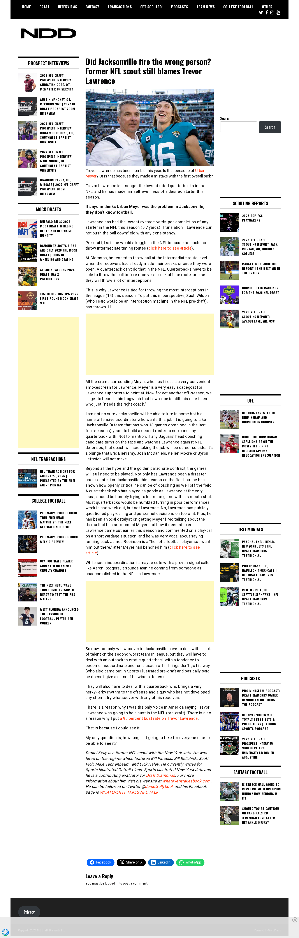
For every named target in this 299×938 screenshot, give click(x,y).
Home (26, 6)
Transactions (119, 6)
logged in (112, 883)
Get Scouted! (151, 6)
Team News (206, 6)
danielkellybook (159, 786)
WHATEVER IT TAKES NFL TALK (129, 792)
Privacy (29, 912)
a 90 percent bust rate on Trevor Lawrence (159, 718)
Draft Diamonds (160, 775)
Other (267, 6)
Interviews (67, 6)
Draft (44, 6)
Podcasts (179, 6)
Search (225, 118)
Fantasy (92, 6)
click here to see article (170, 248)
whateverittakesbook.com (186, 781)
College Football (238, 6)
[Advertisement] (150, 344)
